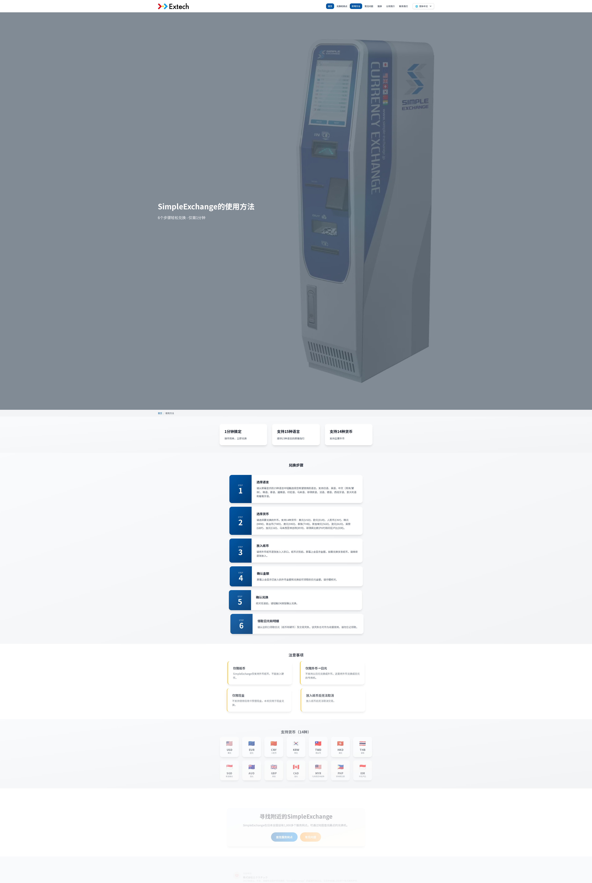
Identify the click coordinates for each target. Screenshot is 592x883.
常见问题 (369, 6)
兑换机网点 (342, 6)
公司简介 (390, 6)
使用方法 (356, 6)
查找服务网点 (284, 837)
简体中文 (421, 6)
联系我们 (403, 6)
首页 (330, 6)
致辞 (380, 6)
